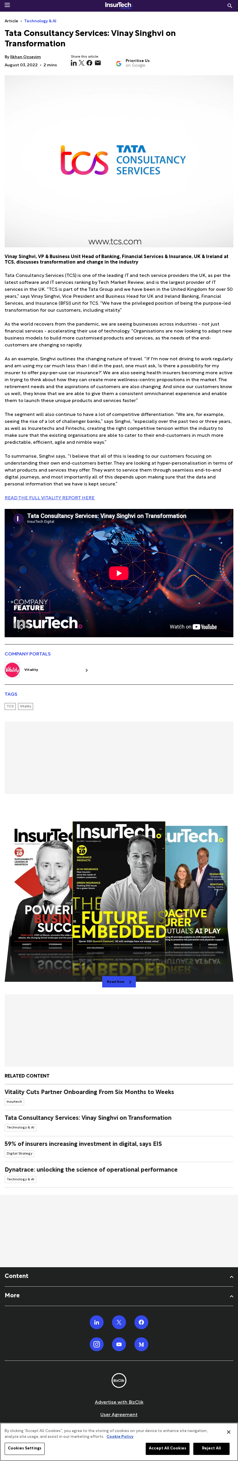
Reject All (211, 1449)
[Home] (119, 5)
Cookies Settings (25, 1449)
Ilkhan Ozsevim (25, 57)
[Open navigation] (7, 5)
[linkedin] (74, 62)
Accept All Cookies (167, 1449)
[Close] (228, 1432)
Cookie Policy (120, 1437)
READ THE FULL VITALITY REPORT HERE (50, 498)
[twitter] (81, 62)
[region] (119, 1442)
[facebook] (89, 62)
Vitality (31, 670)
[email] (97, 62)
